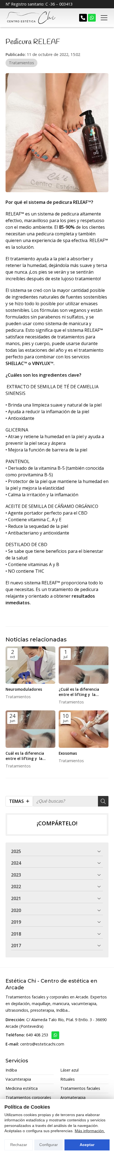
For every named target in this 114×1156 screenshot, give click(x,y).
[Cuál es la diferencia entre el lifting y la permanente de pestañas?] (30, 729)
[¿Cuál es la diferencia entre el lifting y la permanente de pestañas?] (83, 665)
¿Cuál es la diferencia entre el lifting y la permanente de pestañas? (83, 692)
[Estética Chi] (30, 18)
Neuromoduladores (24, 689)
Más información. (90, 1131)
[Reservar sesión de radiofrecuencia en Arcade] (92, 18)
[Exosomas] (83, 729)
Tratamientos (21, 62)
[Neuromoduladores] (30, 665)
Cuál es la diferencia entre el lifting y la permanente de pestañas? (30, 756)
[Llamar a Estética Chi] (83, 18)
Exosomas (68, 753)
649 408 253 (37, 1034)
